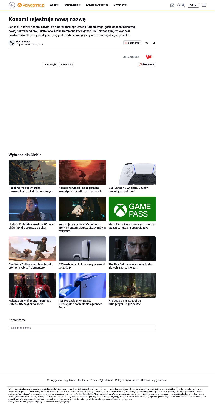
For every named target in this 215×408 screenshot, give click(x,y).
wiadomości (67, 64)
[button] (181, 5)
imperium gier (50, 64)
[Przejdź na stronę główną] (12, 7)
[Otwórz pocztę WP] (172, 5)
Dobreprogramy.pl (97, 5)
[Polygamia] (33, 5)
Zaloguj (193, 5)
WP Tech (54, 5)
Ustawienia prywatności (154, 380)
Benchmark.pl (73, 5)
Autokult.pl (120, 5)
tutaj (67, 402)
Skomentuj (134, 42)
